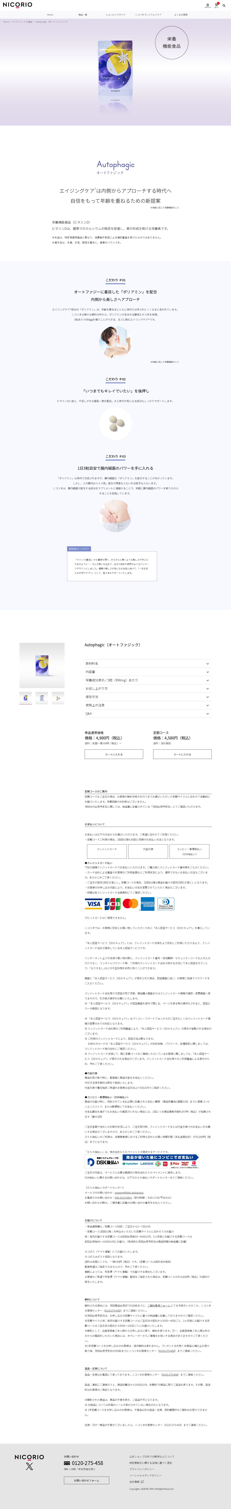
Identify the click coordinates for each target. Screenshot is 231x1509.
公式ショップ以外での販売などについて (152, 1456)
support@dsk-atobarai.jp (129, 1192)
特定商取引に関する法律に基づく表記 (150, 1463)
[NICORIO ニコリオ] (17, 5)
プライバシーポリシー (141, 1469)
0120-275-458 (113, 1310)
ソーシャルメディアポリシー (145, 1475)
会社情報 (134, 1482)
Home (50, 14)
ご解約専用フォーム (159, 1305)
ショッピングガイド (115, 14)
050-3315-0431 (123, 1197)
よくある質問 (180, 14)
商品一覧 (82, 14)
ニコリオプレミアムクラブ (148, 14)
